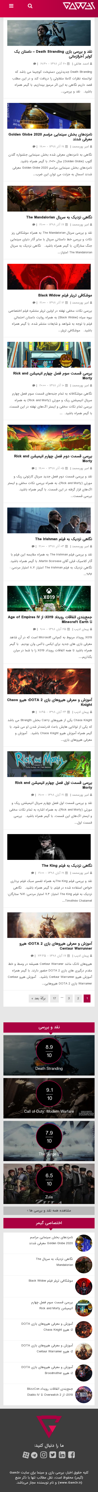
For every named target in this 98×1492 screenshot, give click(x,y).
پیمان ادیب (81, 629)
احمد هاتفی (81, 63)
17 (54, 998)
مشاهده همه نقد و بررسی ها (49, 1210)
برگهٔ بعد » (38, 998)
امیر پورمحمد (80, 146)
